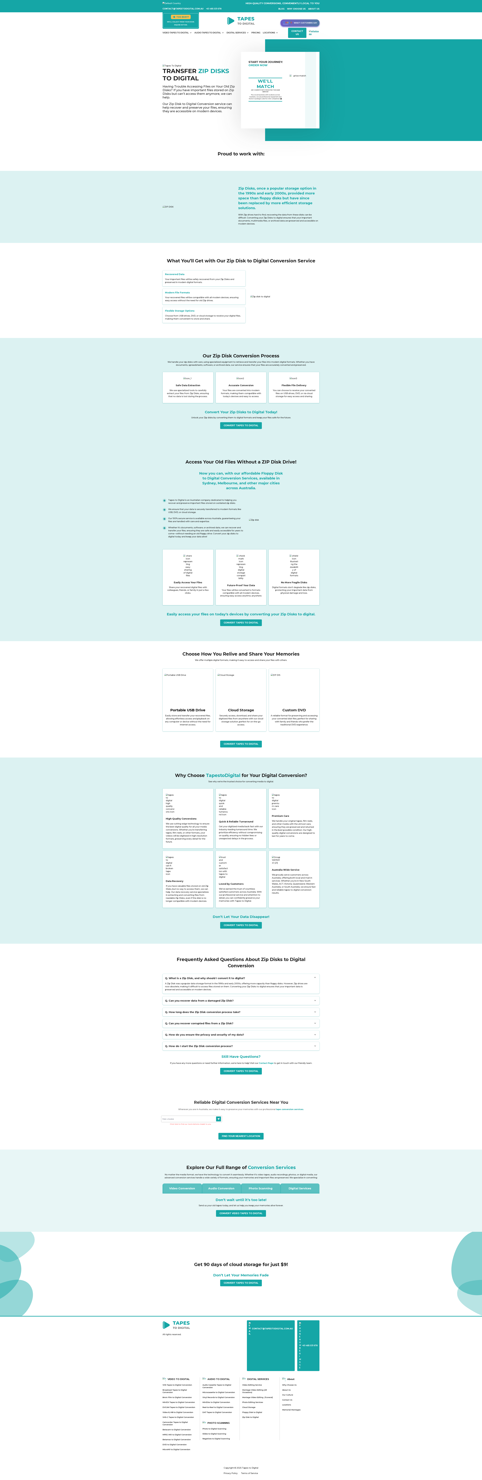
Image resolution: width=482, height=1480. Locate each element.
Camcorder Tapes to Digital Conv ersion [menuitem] (175, 1423)
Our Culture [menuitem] (287, 1395)
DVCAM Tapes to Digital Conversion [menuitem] (179, 1407)
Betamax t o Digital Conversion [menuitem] (177, 1439)
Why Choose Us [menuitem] (289, 1385)
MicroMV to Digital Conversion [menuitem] (176, 1449)
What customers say (305, 23)
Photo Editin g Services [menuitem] (252, 1402)
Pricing (255, 33)
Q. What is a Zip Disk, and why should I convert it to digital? (205, 978)
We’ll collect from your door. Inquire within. (180, 23)
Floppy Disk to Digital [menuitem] (252, 1412)
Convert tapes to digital (241, 425)
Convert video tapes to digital (241, 1213)
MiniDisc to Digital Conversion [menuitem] (216, 1402)
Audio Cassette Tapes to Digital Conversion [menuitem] (216, 1386)
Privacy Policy (231, 1473)
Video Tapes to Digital (176, 33)
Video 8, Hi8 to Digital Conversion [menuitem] (178, 1412)
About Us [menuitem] (286, 1390)
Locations (269, 33)
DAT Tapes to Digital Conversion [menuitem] (217, 1412)
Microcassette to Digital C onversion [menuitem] (218, 1392)
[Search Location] (218, 1118)
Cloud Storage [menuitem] (248, 1407)
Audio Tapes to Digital (207, 33)
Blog (281, 9)
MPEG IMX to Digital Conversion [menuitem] (177, 1435)
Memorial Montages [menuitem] (291, 1410)
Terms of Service (249, 1473)
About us (313, 9)
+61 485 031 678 (213, 9)
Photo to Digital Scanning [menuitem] (214, 1429)
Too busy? (182, 17)
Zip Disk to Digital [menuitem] (250, 1417)
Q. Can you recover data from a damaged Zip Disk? (199, 1000)
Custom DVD (294, 710)
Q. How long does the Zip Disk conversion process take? (202, 1012)
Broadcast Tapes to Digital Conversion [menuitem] (175, 1391)
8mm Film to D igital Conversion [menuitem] (177, 1397)
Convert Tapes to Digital (241, 1071)
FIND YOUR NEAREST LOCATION (241, 1136)
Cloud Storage (241, 710)
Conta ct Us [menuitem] (287, 1400)
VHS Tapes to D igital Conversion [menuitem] (177, 1385)
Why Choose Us (296, 9)
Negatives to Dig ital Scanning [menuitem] (216, 1439)
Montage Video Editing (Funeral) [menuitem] (257, 1397)
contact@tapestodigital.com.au (183, 9)
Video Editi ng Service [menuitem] (252, 1385)
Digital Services (236, 33)
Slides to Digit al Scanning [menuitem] (214, 1434)
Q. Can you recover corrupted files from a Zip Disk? (199, 1023)
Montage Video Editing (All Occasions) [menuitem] (254, 1391)
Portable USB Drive (187, 710)
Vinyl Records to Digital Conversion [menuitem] (218, 1397)
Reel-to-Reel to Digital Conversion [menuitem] (217, 1407)
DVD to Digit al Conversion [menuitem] (175, 1444)
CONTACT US (297, 33)
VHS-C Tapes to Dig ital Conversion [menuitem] (178, 1417)
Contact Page (266, 1063)
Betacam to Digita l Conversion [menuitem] (177, 1430)
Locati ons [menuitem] (286, 1405)
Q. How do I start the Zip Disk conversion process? (199, 1046)
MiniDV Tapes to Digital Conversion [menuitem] (179, 1402)
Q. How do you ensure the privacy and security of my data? (204, 1034)
